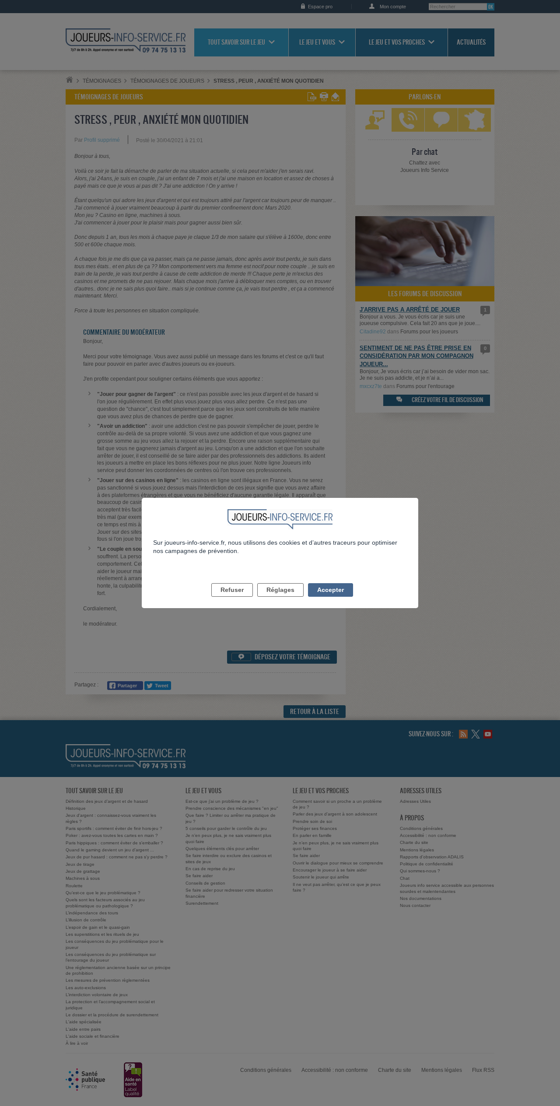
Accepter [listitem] (330, 589)
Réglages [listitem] (280, 589)
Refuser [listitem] (232, 589)
